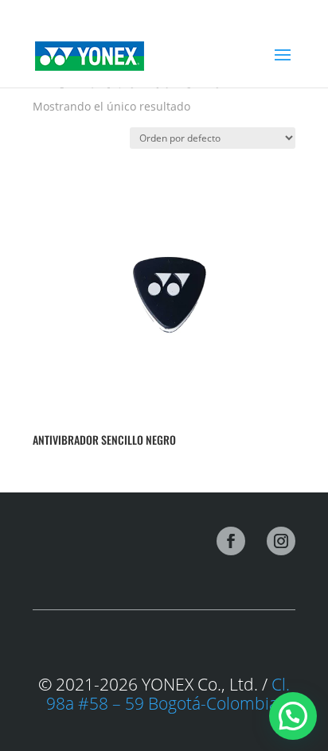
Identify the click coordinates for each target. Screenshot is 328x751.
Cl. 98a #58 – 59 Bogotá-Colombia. (168, 693)
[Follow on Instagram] (281, 541)
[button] (293, 716)
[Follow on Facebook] (231, 541)
